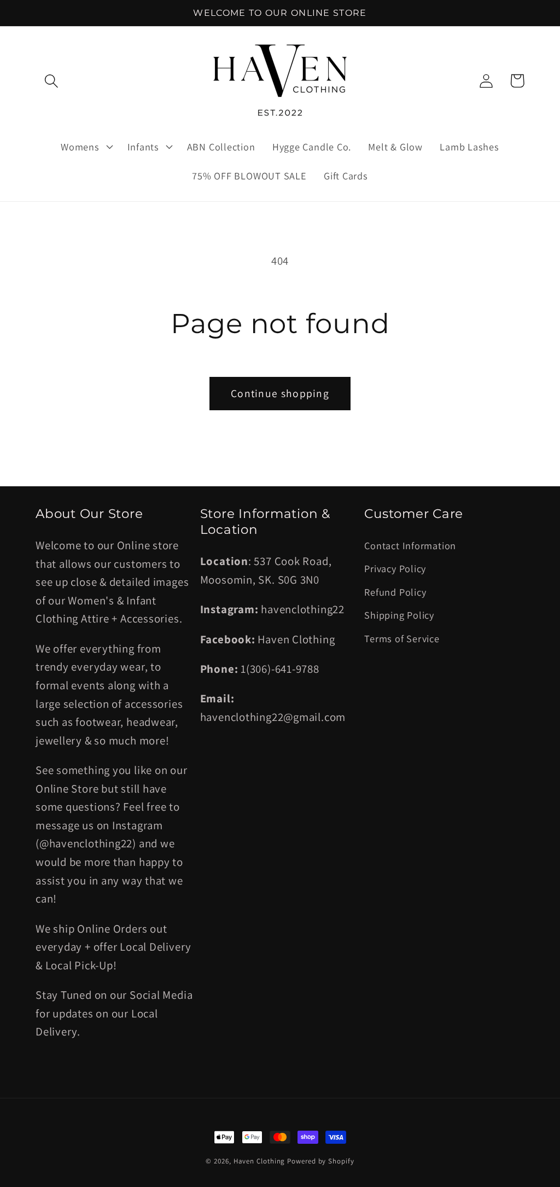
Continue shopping (280, 393)
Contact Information (410, 545)
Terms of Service (401, 638)
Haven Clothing (259, 1161)
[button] (51, 80)
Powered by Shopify (320, 1161)
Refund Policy (395, 591)
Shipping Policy (399, 614)
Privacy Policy (395, 568)
